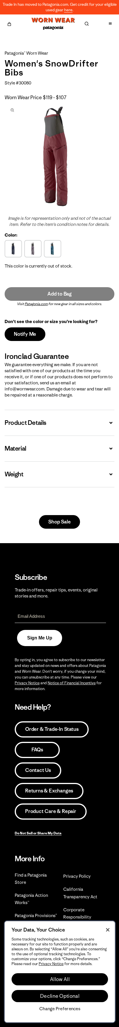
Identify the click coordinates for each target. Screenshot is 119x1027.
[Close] (107, 929)
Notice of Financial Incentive (72, 683)
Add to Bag (59, 294)
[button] (9, 23)
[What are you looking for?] (86, 23)
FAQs (37, 749)
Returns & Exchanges (49, 791)
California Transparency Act (80, 892)
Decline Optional (59, 996)
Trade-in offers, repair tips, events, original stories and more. (56, 593)
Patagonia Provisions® (36, 915)
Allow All (60, 979)
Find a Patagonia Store (31, 878)
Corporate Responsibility (77, 913)
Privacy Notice (27, 683)
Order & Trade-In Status (51, 729)
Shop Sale (59, 522)
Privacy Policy (77, 876)
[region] (60, 971)
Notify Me (25, 334)
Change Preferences (59, 1009)
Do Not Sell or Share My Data (38, 833)
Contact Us (38, 770)
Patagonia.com (36, 304)
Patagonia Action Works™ (31, 899)
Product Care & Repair (50, 811)
